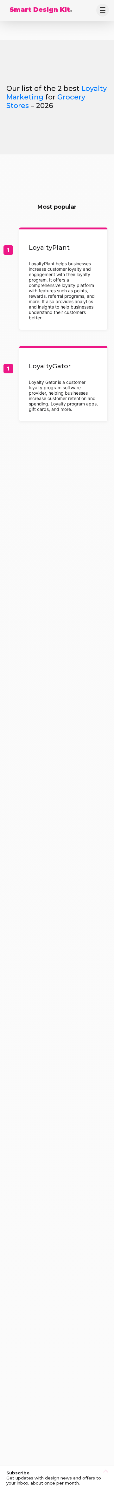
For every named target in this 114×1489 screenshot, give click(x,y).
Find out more (63, 279)
